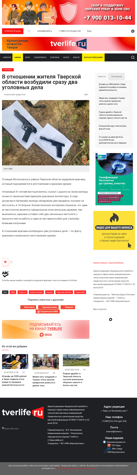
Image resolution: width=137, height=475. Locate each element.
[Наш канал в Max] (133, 31)
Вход (89, 31)
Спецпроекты (40, 57)
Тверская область (64, 292)
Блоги (66, 57)
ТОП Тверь (116, 445)
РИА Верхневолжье (116, 452)
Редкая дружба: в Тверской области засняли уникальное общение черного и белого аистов (73, 379)
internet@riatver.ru (114, 431)
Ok (69, 472)
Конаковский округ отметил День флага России (113, 127)
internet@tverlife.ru (44, 31)
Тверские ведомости (116, 442)
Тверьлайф (80, 292)
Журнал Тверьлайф (93, 57)
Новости (7, 57)
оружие (50, 292)
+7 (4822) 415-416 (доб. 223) (69, 31)
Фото (27, 57)
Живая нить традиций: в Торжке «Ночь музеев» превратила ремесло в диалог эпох (112, 101)
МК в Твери (117, 449)
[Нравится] (5, 262)
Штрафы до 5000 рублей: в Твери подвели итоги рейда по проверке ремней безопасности (113, 87)
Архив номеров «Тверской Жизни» (108, 263)
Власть (76, 57)
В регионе (54, 57)
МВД (13, 292)
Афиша (17, 57)
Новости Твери (36, 292)
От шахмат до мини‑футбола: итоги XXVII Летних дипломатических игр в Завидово (113, 140)
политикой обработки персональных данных (75, 468)
